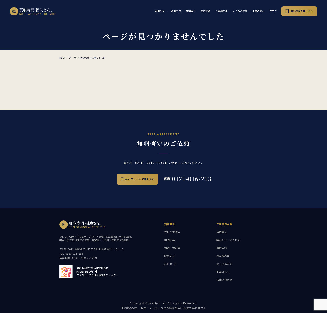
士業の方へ (258, 11)
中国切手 (169, 240)
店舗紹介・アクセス (228, 240)
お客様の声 (221, 11)
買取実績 (205, 11)
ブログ (273, 11)
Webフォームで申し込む (140, 179)
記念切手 (169, 256)
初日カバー (171, 264)
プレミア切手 (172, 232)
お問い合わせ (224, 280)
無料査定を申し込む (302, 11)
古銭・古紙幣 (172, 248)
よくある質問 (240, 11)
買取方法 (176, 11)
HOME (62, 57)
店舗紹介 (191, 11)
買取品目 (160, 11)
